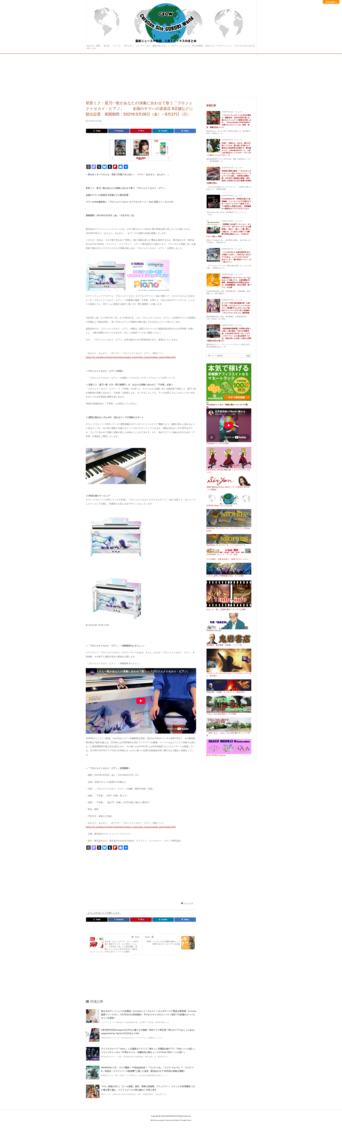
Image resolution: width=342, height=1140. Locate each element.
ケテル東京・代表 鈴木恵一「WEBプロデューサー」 (228, 559)
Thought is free (185, 1120)
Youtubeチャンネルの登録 (217, 443)
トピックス (188, 903)
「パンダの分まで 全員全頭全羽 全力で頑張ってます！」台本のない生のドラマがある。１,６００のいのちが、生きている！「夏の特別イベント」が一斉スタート (236, 257)
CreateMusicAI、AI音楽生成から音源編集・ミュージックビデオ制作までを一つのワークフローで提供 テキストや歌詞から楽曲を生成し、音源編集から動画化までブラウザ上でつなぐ (236, 203)
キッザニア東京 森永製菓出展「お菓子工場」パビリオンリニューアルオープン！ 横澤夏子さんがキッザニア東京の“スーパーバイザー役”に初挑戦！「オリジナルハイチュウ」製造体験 (236, 308)
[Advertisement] (171, 74)
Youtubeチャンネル (214, 404)
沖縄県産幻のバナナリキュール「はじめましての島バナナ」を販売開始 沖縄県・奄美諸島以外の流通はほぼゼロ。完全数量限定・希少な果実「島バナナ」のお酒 (236, 282)
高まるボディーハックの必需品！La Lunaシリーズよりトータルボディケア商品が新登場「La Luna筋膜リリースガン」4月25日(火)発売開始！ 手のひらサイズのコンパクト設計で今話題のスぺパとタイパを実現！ (148, 1014)
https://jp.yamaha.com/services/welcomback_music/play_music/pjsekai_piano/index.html (131, 357)
